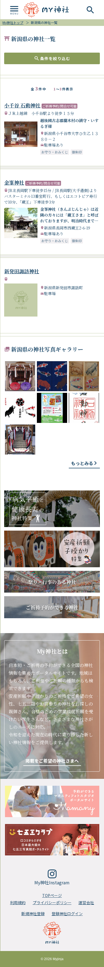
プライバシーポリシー (52, 902)
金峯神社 (14, 182)
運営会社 (86, 902)
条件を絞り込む (55, 58)
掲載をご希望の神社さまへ (52, 760)
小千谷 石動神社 (22, 105)
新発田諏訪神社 (21, 271)
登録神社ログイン (67, 913)
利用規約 (18, 902)
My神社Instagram (52, 882)
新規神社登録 (33, 913)
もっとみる (82, 463)
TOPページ (52, 895)
